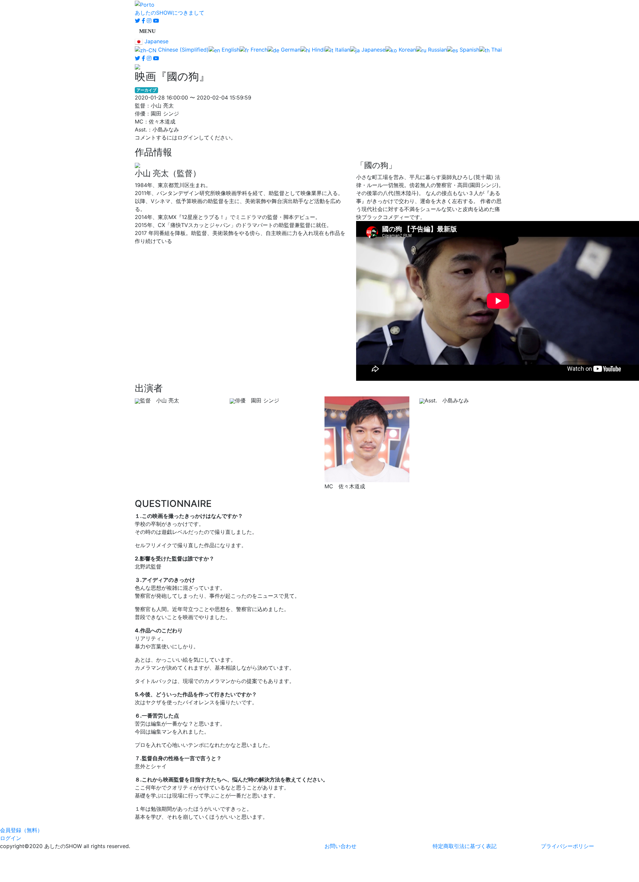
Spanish (468, 49)
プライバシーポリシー (567, 846)
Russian (436, 49)
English (230, 49)
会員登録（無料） (21, 830)
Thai (496, 49)
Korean (406, 49)
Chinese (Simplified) (182, 49)
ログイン (10, 838)
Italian (341, 49)
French (258, 49)
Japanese (155, 41)
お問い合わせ (340, 846)
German (290, 49)
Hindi (317, 49)
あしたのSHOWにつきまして (169, 12)
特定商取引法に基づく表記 (465, 846)
